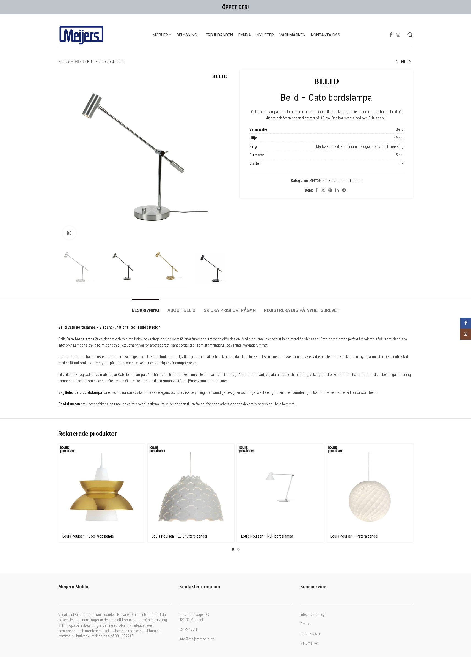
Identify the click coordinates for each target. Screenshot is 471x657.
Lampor (356, 123)
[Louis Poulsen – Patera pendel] (369, 339)
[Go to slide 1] (233, 401)
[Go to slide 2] (238, 401)
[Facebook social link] (391, 12)
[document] (235, 583)
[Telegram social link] (344, 133)
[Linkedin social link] (337, 133)
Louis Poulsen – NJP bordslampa (267, 388)
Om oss (306, 476)
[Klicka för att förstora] (69, 85)
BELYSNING (318, 123)
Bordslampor (338, 123)
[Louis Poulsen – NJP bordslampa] (280, 339)
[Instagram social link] (398, 12)
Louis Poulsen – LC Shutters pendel (179, 388)
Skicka (208, 646)
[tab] (145, 160)
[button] (235, 514)
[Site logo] (81, 12)
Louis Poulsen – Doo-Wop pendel (88, 388)
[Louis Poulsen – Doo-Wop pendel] (101, 339)
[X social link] (323, 133)
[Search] (410, 12)
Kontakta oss (310, 486)
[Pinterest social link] (330, 133)
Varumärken (309, 496)
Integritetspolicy (312, 467)
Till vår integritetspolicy (238, 635)
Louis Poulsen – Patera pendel (354, 388)
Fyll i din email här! (209, 605)
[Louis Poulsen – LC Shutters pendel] (191, 339)
